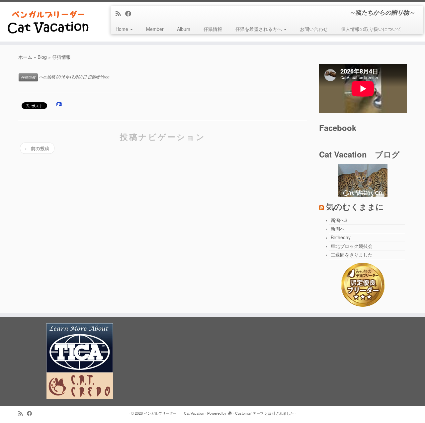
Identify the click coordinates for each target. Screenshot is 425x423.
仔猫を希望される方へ (259, 29)
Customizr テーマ (249, 413)
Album (183, 29)
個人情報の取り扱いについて (371, 29)
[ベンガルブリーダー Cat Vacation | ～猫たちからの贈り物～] (49, 21)
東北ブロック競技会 (352, 246)
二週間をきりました (352, 254)
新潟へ (338, 228)
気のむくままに (355, 206)
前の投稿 (37, 148)
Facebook (337, 127)
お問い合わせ (314, 29)
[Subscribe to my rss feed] (120, 13)
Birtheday (341, 237)
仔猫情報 (213, 29)
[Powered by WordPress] (229, 411)
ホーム (25, 56)
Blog (42, 56)
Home (122, 29)
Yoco (105, 76)
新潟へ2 (339, 220)
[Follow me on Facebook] (130, 13)
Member (155, 29)
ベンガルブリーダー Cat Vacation (174, 413)
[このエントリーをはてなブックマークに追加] (59, 106)
